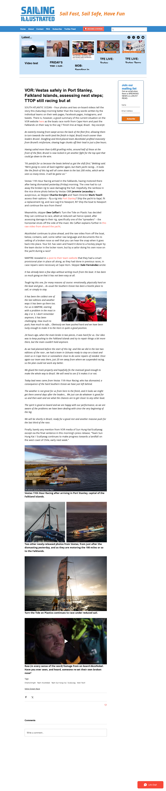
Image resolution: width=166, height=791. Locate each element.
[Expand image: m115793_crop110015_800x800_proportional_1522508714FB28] (45, 522)
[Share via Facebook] (26, 697)
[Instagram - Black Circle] (133, 37)
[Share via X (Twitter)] (32, 697)
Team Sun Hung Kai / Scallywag (63, 683)
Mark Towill (81, 683)
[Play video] (66, 641)
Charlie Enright (30, 683)
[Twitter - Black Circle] (138, 37)
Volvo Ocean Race (32, 689)
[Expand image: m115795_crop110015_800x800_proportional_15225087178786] (86, 522)
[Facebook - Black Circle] (128, 37)
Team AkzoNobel (43, 683)
